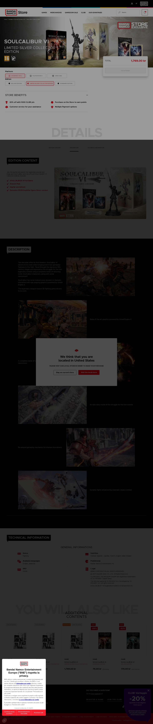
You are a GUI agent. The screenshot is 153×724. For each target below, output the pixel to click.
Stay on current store (65, 372)
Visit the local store (89, 372)
